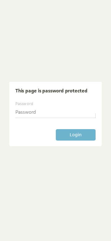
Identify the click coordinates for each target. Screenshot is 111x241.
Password (24, 103)
